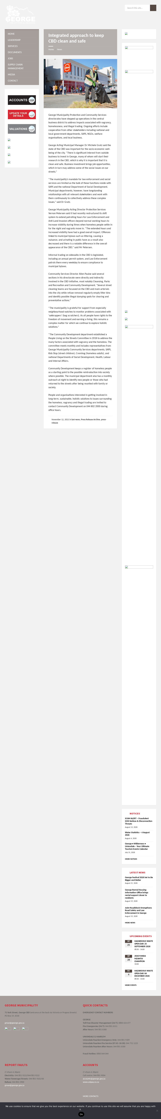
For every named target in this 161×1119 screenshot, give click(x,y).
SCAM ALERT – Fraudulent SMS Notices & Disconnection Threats (138, 821)
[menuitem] (22, 34)
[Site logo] (20, 23)
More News (130, 923)
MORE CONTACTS (90, 1096)
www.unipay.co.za (91, 1082)
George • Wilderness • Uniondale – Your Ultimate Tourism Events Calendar (137, 846)
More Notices (131, 859)
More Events (130, 985)
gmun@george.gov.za (14, 1023)
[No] (157, 1110)
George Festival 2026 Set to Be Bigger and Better (139, 878)
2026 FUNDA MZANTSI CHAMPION (140, 959)
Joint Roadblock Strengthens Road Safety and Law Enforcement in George (138, 910)
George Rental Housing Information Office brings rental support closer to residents (136, 894)
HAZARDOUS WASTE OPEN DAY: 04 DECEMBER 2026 (143, 973)
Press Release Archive (90, 419)
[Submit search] (153, 8)
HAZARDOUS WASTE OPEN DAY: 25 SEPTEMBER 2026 (143, 944)
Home (51, 49)
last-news (76, 419)
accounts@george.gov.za (94, 1079)
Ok (81, 1114)
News (59, 49)
